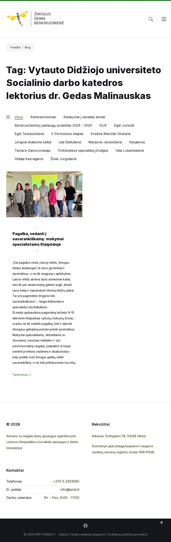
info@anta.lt (69, 489)
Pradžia (15, 47)
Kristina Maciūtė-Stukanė (111, 134)
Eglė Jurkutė (124, 125)
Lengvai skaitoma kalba (33, 142)
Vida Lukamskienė (130, 150)
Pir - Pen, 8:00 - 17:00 (61, 498)
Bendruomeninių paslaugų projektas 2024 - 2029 (53, 125)
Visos (19, 117)
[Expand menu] (164, 19)
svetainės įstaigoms (92, 534)
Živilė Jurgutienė (63, 159)
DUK (103, 125)
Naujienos (137, 142)
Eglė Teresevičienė (29, 134)
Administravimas (43, 117)
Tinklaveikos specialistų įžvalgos (83, 150)
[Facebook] (85, 526)
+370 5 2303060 (66, 481)
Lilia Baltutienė (70, 142)
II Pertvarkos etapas (67, 134)
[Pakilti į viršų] (161, 523)
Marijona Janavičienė (105, 142)
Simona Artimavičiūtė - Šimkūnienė (36, 254)
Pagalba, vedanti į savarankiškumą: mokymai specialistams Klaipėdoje (38, 238)
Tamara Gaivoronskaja (32, 150)
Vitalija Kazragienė (29, 159)
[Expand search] (151, 19)
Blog (27, 47)
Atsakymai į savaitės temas (84, 117)
